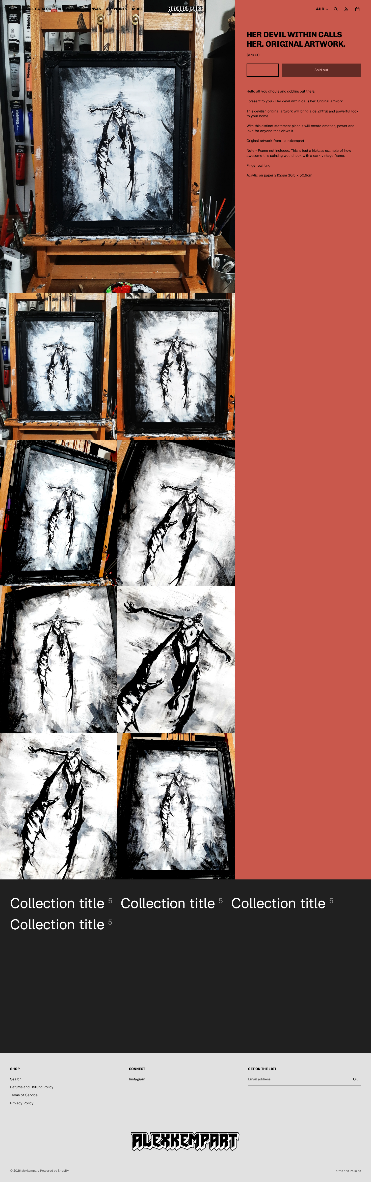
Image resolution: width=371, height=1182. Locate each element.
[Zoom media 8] (58, 806)
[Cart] (357, 9)
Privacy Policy (22, 1103)
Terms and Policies (347, 1171)
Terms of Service (24, 1095)
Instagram (137, 1079)
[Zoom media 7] (176, 659)
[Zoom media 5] (176, 513)
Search (15, 1079)
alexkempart (30, 1171)
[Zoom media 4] (58, 513)
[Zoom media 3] (176, 366)
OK (355, 1079)
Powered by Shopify (54, 1171)
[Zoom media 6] (58, 659)
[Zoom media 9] (176, 806)
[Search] (335, 9)
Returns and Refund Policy (32, 1087)
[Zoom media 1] (117, 146)
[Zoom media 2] (58, 366)
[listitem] (137, 9)
